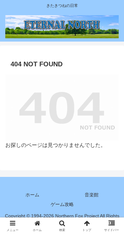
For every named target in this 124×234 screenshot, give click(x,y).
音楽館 (92, 194)
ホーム (32, 194)
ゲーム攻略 (62, 204)
